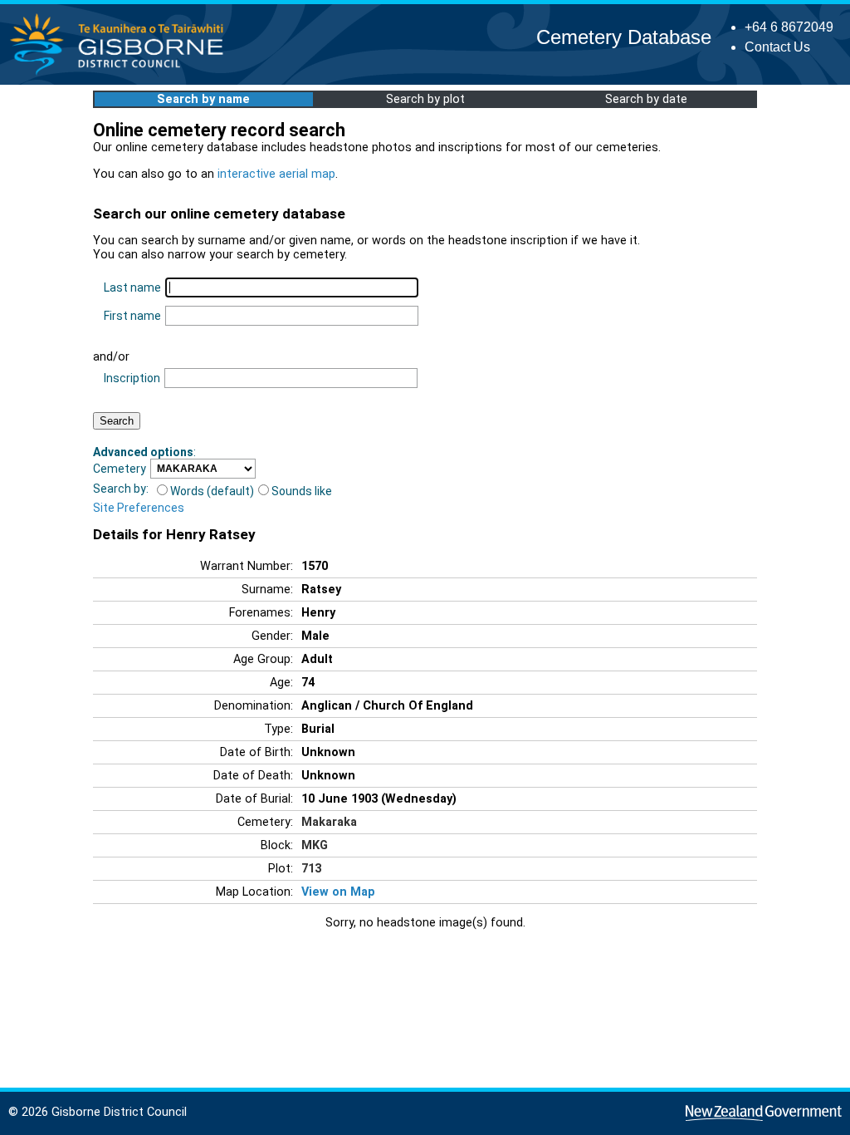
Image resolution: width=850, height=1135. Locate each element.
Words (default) (212, 491)
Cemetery (119, 468)
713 (311, 869)
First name (132, 315)
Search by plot (425, 99)
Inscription (132, 378)
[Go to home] (121, 74)
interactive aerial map (276, 174)
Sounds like (301, 491)
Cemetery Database (623, 37)
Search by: (121, 488)
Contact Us (777, 47)
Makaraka (329, 822)
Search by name (203, 99)
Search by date (646, 99)
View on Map (338, 892)
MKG (314, 845)
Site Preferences (138, 507)
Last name (132, 287)
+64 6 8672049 (789, 27)
